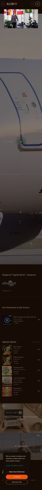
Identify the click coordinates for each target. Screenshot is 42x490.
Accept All (17, 477)
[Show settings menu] (32, 26)
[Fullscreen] (36, 26)
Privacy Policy (19, 465)
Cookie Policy (10, 465)
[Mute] (29, 26)
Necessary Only (17, 482)
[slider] (19, 26)
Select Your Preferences (17, 471)
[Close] (37, 4)
